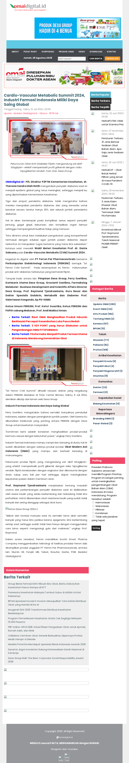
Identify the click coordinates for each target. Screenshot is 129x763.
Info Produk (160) (103, 313)
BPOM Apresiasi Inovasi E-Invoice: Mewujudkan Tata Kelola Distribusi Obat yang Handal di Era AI (47, 602)
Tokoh (102, 334)
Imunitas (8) (100, 375)
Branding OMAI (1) (103, 418)
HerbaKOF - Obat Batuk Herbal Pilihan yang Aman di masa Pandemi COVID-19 (112, 177)
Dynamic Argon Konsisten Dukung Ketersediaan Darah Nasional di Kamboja (46, 651)
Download (96, 51)
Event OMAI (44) (102, 309)
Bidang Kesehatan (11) (106, 403)
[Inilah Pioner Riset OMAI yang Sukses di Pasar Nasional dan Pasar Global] (91, 430)
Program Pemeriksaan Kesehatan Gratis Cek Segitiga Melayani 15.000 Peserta (44, 620)
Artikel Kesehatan (109, 355)
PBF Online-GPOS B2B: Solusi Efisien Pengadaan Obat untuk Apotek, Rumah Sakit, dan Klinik (47, 628)
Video (82, 51)
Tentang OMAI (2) (103, 318)
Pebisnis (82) (101, 344)
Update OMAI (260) (104, 304)
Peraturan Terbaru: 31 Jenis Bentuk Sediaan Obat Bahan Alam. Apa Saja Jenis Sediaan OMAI (112, 147)
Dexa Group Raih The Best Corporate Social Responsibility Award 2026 (45, 659)
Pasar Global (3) (102, 423)
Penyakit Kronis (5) (104, 361)
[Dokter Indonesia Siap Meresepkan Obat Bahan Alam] (91, 447)
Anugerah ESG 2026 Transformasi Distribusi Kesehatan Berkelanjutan (39, 611)
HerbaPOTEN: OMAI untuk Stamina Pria (112, 122)
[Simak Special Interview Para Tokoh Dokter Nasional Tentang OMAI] (91, 259)
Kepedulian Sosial (109, 398)
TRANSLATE (112, 58)
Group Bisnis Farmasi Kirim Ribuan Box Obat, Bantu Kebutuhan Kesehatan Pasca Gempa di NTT (44, 585)
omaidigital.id (66, 737)
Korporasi (48, 51)
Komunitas (105, 381)
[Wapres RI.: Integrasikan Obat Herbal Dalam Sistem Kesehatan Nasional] (91, 442)
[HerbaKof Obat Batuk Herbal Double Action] (46, 684)
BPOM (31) (99, 328)
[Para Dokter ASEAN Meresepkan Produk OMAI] (64, 87)
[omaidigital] (27, 12)
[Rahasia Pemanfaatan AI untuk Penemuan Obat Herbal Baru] (91, 270)
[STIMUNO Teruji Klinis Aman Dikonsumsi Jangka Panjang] (46, 697)
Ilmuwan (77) (101, 340)
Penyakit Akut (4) (103, 366)
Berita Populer (100, 94)
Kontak (111, 51)
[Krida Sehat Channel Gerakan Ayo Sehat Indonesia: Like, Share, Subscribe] (91, 436)
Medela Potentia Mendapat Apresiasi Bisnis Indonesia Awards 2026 (47, 644)
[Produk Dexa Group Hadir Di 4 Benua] (77, 37)
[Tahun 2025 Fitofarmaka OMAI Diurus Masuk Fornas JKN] (46, 670)
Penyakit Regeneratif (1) (108, 371)
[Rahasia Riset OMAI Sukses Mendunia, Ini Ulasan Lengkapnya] (91, 276)
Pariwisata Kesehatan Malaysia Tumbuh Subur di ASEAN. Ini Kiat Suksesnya (44, 594)
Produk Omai (66, 51)
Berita (102, 298)
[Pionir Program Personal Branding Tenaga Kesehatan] (91, 281)
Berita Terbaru (100, 100)
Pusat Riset (30, 51)
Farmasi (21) (100, 392)
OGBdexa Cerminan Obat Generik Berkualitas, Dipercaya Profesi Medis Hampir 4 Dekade (45, 637)
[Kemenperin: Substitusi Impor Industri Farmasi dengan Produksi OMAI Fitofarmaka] (91, 264)
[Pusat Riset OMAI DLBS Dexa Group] (46, 711)
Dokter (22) (100, 387)
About (15, 51)
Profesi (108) (100, 349)
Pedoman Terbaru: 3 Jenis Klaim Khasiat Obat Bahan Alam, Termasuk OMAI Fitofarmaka (112, 206)
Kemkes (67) (100, 323)
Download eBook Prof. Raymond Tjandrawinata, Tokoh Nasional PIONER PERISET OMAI (111, 238)
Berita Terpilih (100, 107)
